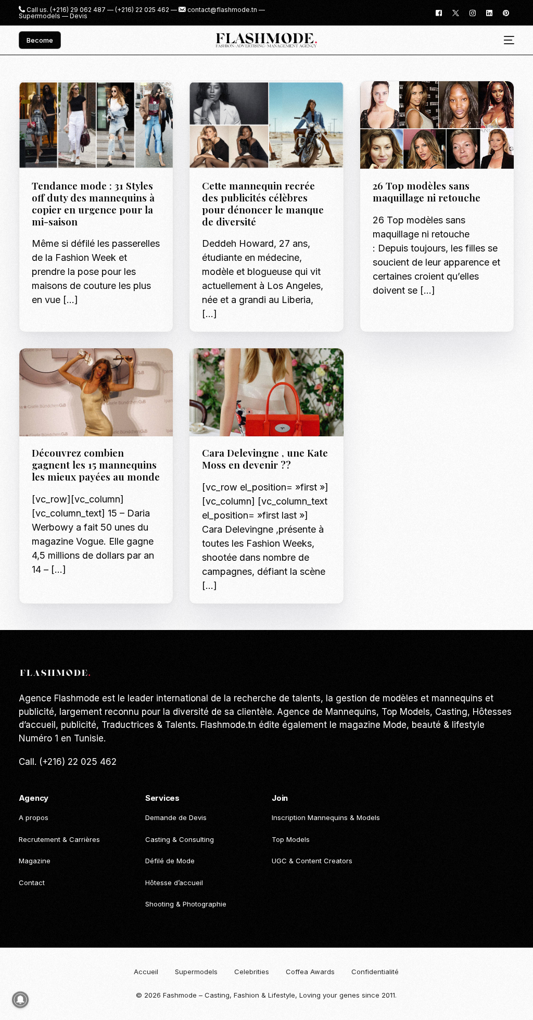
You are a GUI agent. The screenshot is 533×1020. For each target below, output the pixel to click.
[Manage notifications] (20, 999)
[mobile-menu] (505, 40)
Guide (44, 103)
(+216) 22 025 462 (142, 10)
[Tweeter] (455, 12)
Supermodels (39, 16)
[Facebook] (438, 12)
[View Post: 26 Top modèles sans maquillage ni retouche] (437, 125)
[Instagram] (472, 12)
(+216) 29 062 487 (78, 10)
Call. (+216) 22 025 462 (68, 762)
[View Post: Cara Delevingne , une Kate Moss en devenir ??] (266, 392)
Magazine (74, 103)
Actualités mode (235, 103)
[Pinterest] (506, 12)
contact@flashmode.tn (222, 10)
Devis (78, 16)
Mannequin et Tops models (253, 378)
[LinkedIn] (489, 12)
